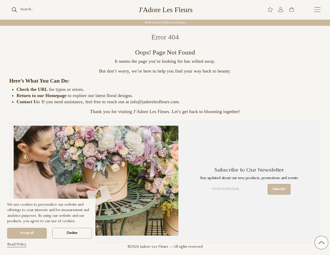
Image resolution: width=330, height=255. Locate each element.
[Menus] (317, 9)
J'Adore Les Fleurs (166, 9)
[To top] (321, 242)
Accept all (27, 233)
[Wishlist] (270, 10)
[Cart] (291, 10)
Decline (72, 233)
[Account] (280, 10)
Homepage (56, 95)
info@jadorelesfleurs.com (154, 101)
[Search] (14, 10)
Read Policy (16, 244)
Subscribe (279, 189)
